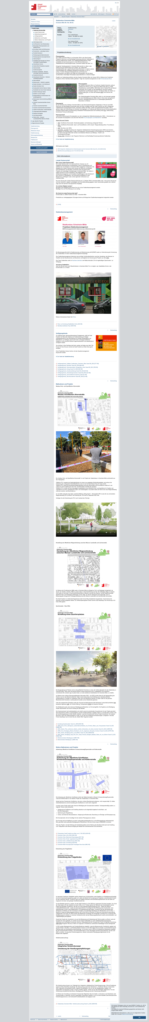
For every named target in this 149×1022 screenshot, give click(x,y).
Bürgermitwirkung (35, 24)
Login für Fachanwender (41, 152)
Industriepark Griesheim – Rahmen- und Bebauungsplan (41, 77)
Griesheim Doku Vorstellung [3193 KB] (67, 842)
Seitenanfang (113, 209)
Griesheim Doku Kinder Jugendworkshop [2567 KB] (70, 839)
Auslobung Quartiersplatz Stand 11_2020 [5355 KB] (70, 724)
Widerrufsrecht (64, 1019)
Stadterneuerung (35, 133)
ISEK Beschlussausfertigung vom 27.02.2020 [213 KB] (70, 150)
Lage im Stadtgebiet (104, 46)
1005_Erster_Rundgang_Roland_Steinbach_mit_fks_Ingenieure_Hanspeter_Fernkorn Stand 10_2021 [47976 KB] (86, 731)
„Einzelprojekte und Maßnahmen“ (93, 117)
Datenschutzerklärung (42, 1019)
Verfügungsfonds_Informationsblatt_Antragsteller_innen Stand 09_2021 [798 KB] (78, 367)
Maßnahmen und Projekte (41, 38)
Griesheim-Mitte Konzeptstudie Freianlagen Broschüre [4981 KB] (74, 844)
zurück (113, 20)
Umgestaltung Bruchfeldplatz (40, 111)
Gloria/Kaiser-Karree (38, 64)
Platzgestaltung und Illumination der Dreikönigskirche (41, 96)
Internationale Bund (107, 78)
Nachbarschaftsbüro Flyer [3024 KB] (67, 325)
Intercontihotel (36, 80)
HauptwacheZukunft (38, 75)
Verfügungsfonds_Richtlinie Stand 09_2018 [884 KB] (71, 365)
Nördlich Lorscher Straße (39, 93)
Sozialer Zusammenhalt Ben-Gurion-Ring (42, 103)
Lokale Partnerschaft (39, 32)
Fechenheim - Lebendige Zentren (41, 51)
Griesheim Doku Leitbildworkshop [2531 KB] (69, 840)
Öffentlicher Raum (35, 130)
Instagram (102, 14)
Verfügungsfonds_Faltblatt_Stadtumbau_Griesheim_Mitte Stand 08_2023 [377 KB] (78, 363)
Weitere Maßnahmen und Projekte (43, 40)
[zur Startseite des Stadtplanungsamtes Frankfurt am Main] (38, 11)
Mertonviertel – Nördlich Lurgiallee (41, 82)
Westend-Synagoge (38, 113)
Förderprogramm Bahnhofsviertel (41, 55)
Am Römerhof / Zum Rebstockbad (41, 44)
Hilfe (56, 14)
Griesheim (70, 29)
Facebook (109, 14)
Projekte (33, 26)
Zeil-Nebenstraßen (37, 115)
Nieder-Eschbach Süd (38, 86)
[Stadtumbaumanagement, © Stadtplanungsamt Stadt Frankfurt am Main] (86, 249)
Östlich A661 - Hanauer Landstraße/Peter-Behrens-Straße (41, 118)
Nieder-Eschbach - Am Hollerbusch (41, 84)
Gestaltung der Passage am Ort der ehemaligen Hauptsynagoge (41, 61)
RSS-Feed (116, 14)
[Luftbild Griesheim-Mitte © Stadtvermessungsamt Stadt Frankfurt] (66, 91)
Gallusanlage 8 (37, 58)
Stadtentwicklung (35, 126)
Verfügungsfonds (39, 36)
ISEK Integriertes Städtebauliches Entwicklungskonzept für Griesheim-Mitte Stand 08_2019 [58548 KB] (82, 149)
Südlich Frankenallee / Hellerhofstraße (42, 109)
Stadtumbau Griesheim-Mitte (77, 16)
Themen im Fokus (35, 21)
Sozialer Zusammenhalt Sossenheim (42, 107)
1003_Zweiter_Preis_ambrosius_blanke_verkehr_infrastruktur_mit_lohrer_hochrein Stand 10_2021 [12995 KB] (85, 729)
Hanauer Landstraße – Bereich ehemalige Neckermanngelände (41, 72)
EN (118, 2)
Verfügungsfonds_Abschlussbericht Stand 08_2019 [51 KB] (72, 376)
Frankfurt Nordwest (37, 53)
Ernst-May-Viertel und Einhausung (41, 49)
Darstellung (62, 14)
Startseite (56, 16)
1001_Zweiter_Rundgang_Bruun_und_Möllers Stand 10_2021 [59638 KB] (76, 732)
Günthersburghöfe (37, 69)
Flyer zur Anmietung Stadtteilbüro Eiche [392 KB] (70, 324)
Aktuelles (33, 19)
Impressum (32, 1019)
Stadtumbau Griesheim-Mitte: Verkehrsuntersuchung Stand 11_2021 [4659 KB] (77, 1003)
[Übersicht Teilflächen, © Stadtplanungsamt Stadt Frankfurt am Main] (83, 587)
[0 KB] (59, 204)
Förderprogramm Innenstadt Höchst (41, 57)
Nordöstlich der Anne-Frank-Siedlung (42, 90)
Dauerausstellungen (36, 142)
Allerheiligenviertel (37, 42)
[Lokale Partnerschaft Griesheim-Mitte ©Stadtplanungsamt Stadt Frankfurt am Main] (106, 178)
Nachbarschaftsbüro (77, 260)
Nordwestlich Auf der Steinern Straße (42, 88)
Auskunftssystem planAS (41, 148)
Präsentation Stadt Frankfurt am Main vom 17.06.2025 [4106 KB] (74, 833)
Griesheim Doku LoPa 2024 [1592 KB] (67, 835)
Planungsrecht (34, 128)
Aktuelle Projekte (66, 16)
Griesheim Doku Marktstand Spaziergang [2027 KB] (71, 837)
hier (75, 317)
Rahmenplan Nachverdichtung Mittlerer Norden (42, 99)
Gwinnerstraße (36, 68)
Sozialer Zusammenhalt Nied (40, 105)
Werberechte (34, 137)
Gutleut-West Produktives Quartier (41, 66)
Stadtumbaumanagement (41, 34)
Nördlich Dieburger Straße (39, 91)
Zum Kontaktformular (74, 38)
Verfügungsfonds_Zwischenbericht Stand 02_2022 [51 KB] (72, 374)
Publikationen (34, 139)
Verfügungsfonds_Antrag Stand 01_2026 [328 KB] (70, 369)
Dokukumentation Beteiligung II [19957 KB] (68, 738)
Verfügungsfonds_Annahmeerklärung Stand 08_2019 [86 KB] (73, 371)
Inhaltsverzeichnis (54, 1019)
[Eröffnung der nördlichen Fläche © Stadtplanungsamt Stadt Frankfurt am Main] (83, 472)
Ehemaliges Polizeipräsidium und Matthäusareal (41, 46)
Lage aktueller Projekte (37, 121)
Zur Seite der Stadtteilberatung (65, 139)
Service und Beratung (36, 144)
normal (73, 14)
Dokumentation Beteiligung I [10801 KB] (68, 739)
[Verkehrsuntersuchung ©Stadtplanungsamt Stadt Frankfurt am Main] (85, 982)
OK (139, 1017)
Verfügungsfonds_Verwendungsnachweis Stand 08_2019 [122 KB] (74, 372)
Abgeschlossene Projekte (38, 123)
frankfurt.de (94, 14)
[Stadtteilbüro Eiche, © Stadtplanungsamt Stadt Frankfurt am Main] (83, 314)
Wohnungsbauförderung (37, 135)
